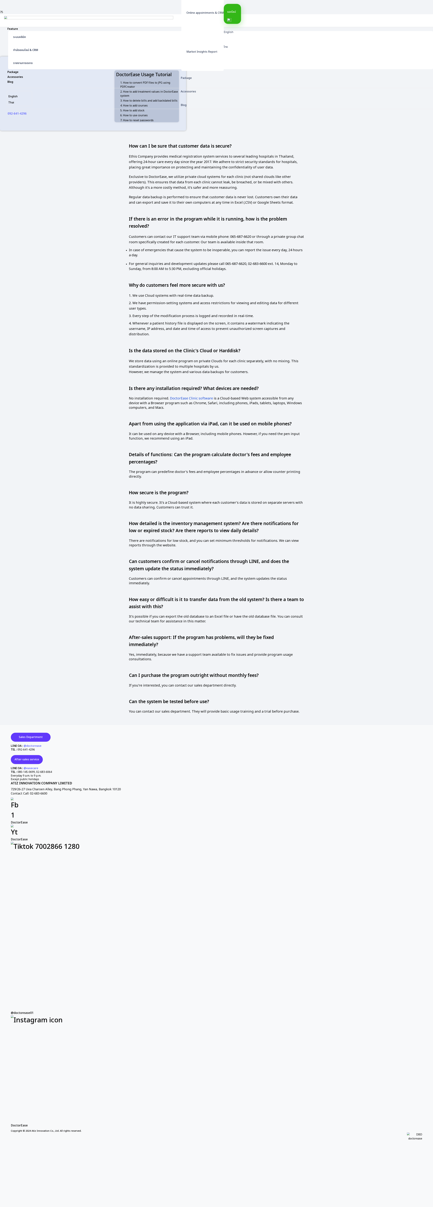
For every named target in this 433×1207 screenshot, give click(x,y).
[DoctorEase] (216, 809)
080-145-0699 (26, 772)
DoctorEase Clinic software (191, 398)
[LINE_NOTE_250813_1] (88, 143)
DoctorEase (19, 822)
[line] (232, 20)
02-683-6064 (44, 772)
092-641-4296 (26, 750)
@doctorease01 (22, 1013)
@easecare (31, 768)
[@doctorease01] (216, 926)
